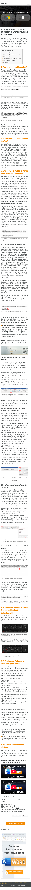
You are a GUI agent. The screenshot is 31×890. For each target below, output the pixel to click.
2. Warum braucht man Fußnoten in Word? (11, 54)
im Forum (20, 823)
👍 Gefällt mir (16, 816)
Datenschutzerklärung (21, 885)
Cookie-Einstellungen (18, 888)
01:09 (17, 808)
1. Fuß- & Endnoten (7, 52)
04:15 (22, 811)
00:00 (10, 804)
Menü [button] (28, 2)
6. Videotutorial (6, 62)
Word (9, 829)
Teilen (26, 816)
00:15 (15, 806)
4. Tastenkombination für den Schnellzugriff (12, 58)
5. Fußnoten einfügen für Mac (9, 60)
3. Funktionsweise (6, 56)
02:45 (24, 809)
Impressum (13, 885)
